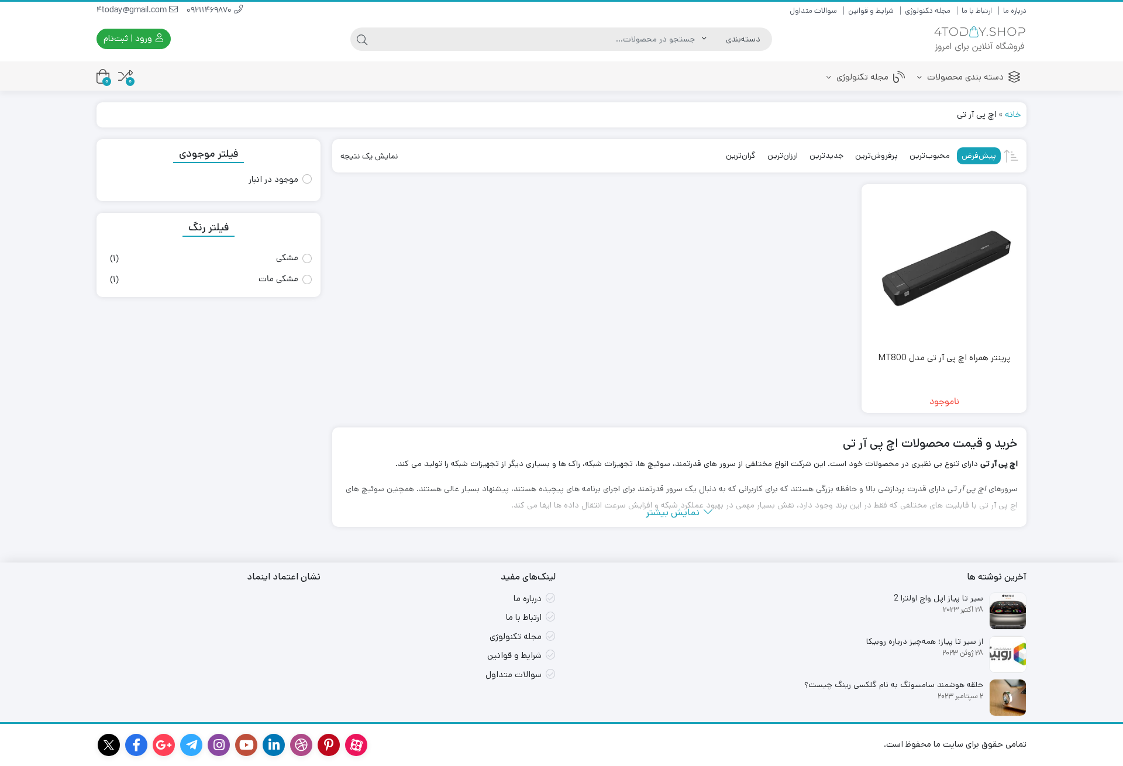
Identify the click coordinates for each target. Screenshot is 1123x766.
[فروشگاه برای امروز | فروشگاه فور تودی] (979, 39)
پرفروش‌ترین (876, 155)
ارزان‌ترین (782, 155)
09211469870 (210, 11)
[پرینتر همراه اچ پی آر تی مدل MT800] (944, 266)
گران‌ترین (741, 155)
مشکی (287, 258)
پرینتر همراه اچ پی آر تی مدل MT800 (944, 357)
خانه (1013, 114)
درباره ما (1014, 10)
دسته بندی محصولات (964, 77)
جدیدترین (826, 155)
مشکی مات (278, 280)
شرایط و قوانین (871, 10)
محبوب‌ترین (930, 155)
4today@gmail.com (133, 11)
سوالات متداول (813, 10)
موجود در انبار (273, 179)
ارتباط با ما (977, 10)
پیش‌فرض (979, 155)
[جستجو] (362, 39)
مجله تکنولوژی (927, 10)
